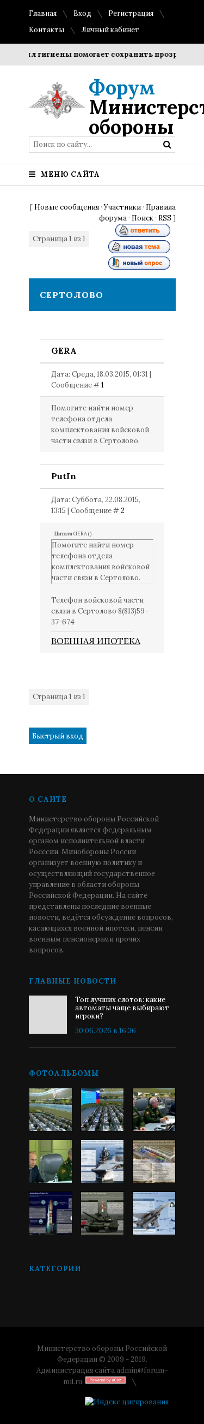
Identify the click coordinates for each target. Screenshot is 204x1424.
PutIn (63, 475)
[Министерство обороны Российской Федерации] (50, 1109)
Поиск (142, 218)
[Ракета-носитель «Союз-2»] (50, 1213)
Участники (122, 207)
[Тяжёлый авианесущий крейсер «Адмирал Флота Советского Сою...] (102, 1161)
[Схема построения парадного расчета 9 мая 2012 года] (154, 1161)
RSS (164, 218)
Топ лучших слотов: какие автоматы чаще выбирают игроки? (122, 1008)
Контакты (46, 29)
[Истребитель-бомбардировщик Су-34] (154, 1213)
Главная (43, 13)
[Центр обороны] (102, 1109)
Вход (82, 13)
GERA (64, 350)
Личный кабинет (110, 29)
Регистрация (130, 13)
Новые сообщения (66, 207)
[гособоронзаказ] (154, 1109)
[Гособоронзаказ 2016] (50, 1161)
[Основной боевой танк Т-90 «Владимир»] (102, 1213)
